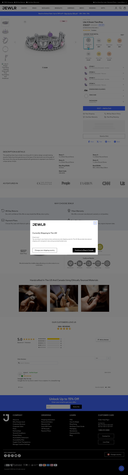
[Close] (95, 223)
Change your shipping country (45, 250)
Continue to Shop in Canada (84, 250)
